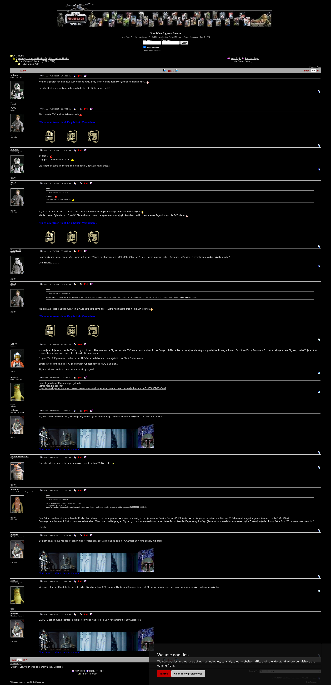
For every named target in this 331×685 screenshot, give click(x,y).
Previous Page (315, 67)
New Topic (236, 58)
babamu (15, 75)
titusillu (15, 489)
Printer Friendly (245, 61)
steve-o (14, 377)
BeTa (13, 108)
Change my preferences (188, 673)
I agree (164, 673)
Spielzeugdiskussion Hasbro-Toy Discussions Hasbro (42, 58)
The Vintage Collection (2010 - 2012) (37, 61)
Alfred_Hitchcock (20, 456)
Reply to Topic (252, 58)
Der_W (14, 343)
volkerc (14, 410)
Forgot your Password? (152, 50)
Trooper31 (16, 250)
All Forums (18, 55)
